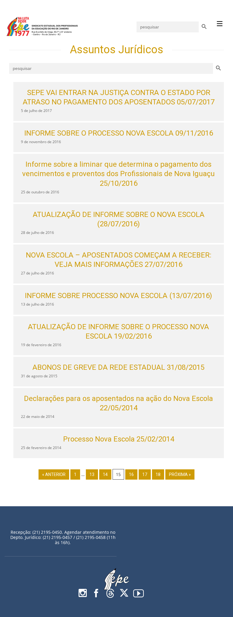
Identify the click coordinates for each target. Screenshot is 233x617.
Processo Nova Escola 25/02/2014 (118, 439)
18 (158, 474)
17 (144, 474)
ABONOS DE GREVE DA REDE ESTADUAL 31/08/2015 (118, 367)
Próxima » (180, 474)
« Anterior (54, 474)
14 (105, 474)
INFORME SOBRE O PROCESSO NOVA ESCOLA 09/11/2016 (118, 133)
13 (91, 474)
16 (131, 474)
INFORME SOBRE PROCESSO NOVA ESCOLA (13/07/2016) (118, 295)
